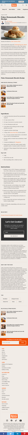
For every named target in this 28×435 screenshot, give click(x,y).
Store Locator (5, 403)
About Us (4, 390)
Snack (20, 301)
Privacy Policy (5, 383)
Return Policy (4, 379)
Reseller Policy (5, 409)
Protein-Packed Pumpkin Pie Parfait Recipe (11, 215)
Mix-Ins (3, 352)
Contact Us (4, 374)
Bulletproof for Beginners (7, 364)
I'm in (22, 342)
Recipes (3, 366)
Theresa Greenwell (13, 22)
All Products (4, 359)
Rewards (4, 397)
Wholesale (4, 405)
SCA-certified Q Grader (20, 279)
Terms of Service (5, 385)
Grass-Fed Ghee (14, 132)
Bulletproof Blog (5, 369)
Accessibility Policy (6, 381)
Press (3, 391)
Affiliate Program (5, 407)
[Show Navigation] (1, 5)
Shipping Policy (5, 378)
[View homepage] (14, 5)
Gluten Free (5, 301)
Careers (3, 393)
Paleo (13, 301)
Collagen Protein (15, 298)
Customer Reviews (6, 395)
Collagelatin (18, 142)
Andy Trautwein (9, 21)
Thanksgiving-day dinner (20, 44)
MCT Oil (3, 354)
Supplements (4, 356)
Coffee (3, 350)
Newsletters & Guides (6, 368)
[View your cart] (26, 5)
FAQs (3, 376)
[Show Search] (5, 5)
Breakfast (5, 298)
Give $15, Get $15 (5, 399)
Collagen (3, 357)
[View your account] (23, 5)
